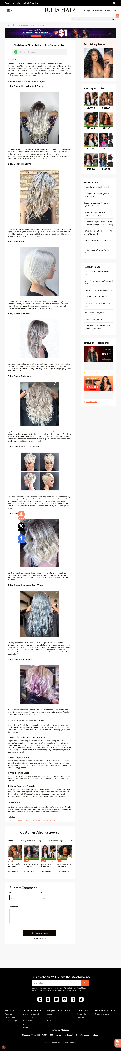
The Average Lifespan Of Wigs (95, 297)
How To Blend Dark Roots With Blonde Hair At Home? (31, 820)
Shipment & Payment (31, 1014)
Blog (24, 1024)
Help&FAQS (27, 1021)
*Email (43, 893)
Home (7, 25)
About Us (8, 1014)
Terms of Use (81, 988)
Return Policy (28, 1017)
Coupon (50, 1014)
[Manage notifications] (4, 1047)
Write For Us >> (40, 938)
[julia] (60, 10)
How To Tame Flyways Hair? (94, 313)
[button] (10, 859)
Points (49, 1021)
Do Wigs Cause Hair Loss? (94, 319)
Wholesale (80, 1017)
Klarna (25, 1027)
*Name (12, 893)
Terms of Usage (11, 1021)
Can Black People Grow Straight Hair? (98, 290)
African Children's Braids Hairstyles (97, 187)
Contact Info (81, 1014)
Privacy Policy (68, 988)
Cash (49, 1017)
